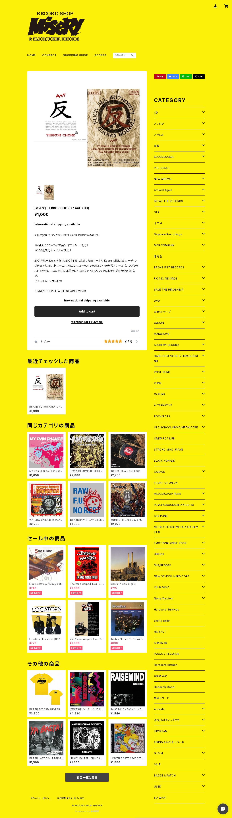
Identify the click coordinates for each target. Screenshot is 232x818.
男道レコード (161, 698)
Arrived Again (163, 190)
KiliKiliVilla (160, 642)
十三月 (158, 223)
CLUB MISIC (161, 587)
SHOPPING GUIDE (75, 55)
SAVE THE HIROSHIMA (168, 289)
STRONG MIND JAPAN (168, 449)
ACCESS (100, 55)
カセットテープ (162, 311)
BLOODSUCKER (164, 156)
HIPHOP (159, 554)
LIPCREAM (160, 731)
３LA (156, 212)
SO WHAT (160, 797)
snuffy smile (162, 620)
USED (157, 786)
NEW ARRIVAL (163, 178)
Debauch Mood (164, 686)
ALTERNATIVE (163, 405)
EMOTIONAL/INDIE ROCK (170, 543)
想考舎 (158, 256)
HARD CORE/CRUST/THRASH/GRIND (176, 358)
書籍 (157, 145)
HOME (31, 55)
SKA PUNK (161, 515)
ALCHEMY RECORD (166, 344)
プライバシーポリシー (40, 798)
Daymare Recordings (168, 234)
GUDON (159, 322)
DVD (157, 300)
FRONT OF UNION (166, 482)
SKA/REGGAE (162, 565)
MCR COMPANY (164, 245)
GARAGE (159, 471)
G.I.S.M (158, 753)
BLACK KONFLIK (164, 460)
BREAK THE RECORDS (168, 201)
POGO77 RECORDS (166, 653)
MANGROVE (161, 333)
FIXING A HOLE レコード (169, 742)
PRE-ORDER (162, 167)
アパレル (159, 134)
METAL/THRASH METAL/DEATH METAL (176, 529)
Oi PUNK (159, 394)
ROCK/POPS (162, 416)
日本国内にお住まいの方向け (87, 322)
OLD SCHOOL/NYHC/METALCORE (176, 427)
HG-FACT (160, 631)
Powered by (83, 811)
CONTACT (49, 55)
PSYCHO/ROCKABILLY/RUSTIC (174, 504)
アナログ (159, 123)
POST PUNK (162, 372)
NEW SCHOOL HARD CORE (171, 576)
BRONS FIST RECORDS (169, 267)
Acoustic (159, 709)
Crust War (160, 675)
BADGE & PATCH (165, 775)
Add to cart (87, 311)
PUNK (157, 383)
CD (156, 112)
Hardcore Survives (166, 609)
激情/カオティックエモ (167, 720)
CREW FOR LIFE (164, 438)
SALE (157, 764)
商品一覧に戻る (87, 777)
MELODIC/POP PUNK (167, 493)
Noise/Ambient (163, 598)
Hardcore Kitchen (165, 664)
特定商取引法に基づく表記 (70, 798)
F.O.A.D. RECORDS (166, 278)
